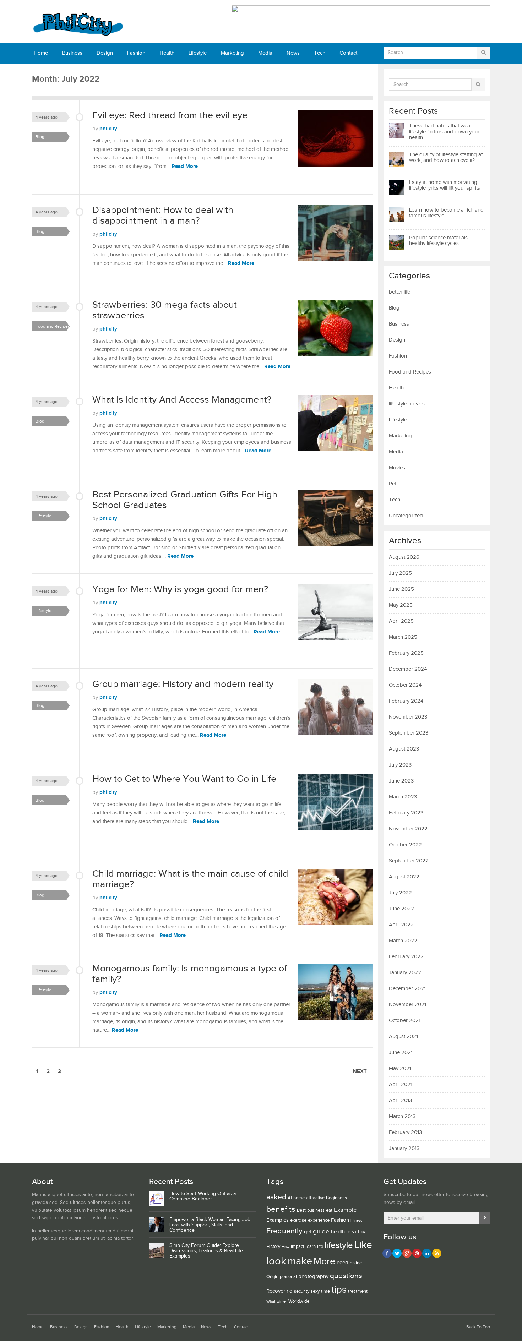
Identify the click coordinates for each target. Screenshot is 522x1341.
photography (313, 1276)
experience (319, 1220)
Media (265, 53)
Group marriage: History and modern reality (182, 684)
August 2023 (404, 749)
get (307, 1231)
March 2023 (403, 797)
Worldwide (298, 1301)
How (285, 1247)
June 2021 (401, 1053)
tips (339, 1290)
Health (166, 53)
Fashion (136, 53)
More (324, 1261)
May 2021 (400, 1068)
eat (329, 1210)
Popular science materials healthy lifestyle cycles (438, 241)
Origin (272, 1277)
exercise (298, 1220)
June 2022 (401, 909)
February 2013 (405, 1132)
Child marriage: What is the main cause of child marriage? (190, 879)
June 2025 (401, 589)
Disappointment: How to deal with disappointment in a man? (162, 216)
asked (276, 1197)
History (273, 1246)
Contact (348, 53)
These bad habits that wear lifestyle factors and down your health (444, 132)
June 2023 (401, 781)
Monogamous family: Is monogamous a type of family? (189, 974)
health (338, 1231)
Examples (277, 1220)
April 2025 (401, 621)
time (325, 1291)
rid (290, 1291)
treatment (358, 1291)
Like (363, 1245)
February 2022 (406, 957)
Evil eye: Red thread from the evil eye (170, 115)
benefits (280, 1209)
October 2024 (405, 685)
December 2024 (408, 669)
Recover (275, 1291)
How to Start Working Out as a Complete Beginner (202, 1196)
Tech (319, 53)
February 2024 (406, 701)
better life (399, 292)
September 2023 (408, 733)
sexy (315, 1291)
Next (360, 1071)
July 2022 (400, 893)
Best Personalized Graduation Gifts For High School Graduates (184, 500)
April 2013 (400, 1100)
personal (288, 1277)
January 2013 (404, 1148)
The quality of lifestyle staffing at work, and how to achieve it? (446, 158)
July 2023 (400, 765)
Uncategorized (406, 516)
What (270, 1301)
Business (72, 53)
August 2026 (404, 557)
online (356, 1263)
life (320, 1246)
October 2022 (405, 845)
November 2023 (408, 717)
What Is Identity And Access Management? (181, 399)
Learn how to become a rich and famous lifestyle (446, 213)
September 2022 (409, 861)
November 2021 (407, 1005)
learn (311, 1246)
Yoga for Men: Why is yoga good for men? (180, 589)
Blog (40, 136)
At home (296, 1198)
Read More (185, 166)
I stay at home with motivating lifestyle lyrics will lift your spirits (444, 185)
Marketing (232, 53)
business (316, 1210)
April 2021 (400, 1084)
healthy (355, 1231)
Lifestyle (198, 53)
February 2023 (406, 813)
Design (105, 53)
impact (297, 1246)
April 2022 (401, 925)
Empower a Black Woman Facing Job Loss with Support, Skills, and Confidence (209, 1225)
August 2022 (404, 877)
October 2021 (404, 1021)
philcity (108, 128)
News (293, 53)
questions (346, 1275)
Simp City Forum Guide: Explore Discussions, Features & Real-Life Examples (206, 1251)
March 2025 (403, 637)
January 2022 (405, 973)
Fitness (356, 1221)
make (300, 1261)
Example (345, 1210)
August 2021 (403, 1037)
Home (41, 53)
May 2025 (401, 605)
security (301, 1291)
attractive (315, 1198)
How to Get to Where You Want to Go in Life (184, 779)
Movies (397, 468)
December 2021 (407, 989)
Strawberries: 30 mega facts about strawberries (164, 310)
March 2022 (403, 941)
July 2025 (400, 573)
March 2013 (402, 1116)
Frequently (284, 1231)
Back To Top (478, 1327)
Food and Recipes (53, 326)
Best (301, 1210)
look (276, 1261)
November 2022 (408, 829)
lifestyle (339, 1245)
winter (282, 1301)
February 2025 (406, 653)
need (342, 1262)
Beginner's (336, 1198)
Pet (392, 484)
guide (321, 1231)
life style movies (407, 404)
